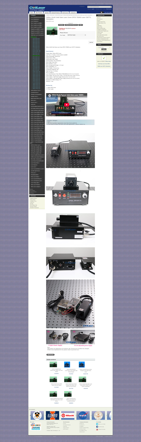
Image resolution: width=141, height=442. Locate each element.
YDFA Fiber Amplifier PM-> (36, 149)
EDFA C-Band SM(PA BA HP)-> (37, 112)
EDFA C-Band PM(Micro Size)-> (37, 128)
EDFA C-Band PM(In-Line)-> (36, 130)
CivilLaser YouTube (101, 429)
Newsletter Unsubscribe (34, 207)
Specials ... (32, 189)
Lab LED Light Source (35, 170)
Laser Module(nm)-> (35, 19)
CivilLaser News (100, 32)
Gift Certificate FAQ (33, 205)
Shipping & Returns (33, 198)
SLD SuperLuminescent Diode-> (37, 108)
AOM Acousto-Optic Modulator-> (37, 156)
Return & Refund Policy (101, 28)
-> (34, 37)
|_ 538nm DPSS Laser (35, 54)
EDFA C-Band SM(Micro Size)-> (37, 114)
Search (99, 44)
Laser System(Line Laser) (36, 180)
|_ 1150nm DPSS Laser (35, 80)
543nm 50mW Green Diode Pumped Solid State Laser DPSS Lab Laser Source (71, 385)
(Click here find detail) (74, 74)
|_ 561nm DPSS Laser (35, 58)
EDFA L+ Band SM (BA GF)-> (37, 138)
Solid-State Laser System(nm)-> (37, 35)
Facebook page (101, 426)
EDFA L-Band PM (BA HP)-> (36, 136)
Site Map (31, 203)
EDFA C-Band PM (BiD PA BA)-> (37, 132)
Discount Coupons (33, 206)
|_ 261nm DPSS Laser (35, 38)
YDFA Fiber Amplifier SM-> (36, 147)
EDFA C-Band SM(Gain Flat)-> (37, 118)
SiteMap (54, 436)
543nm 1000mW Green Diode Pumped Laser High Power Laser (86, 370)
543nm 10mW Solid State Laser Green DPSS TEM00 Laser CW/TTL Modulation (85, 385)
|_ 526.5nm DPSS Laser (35, 51)
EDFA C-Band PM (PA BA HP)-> (37, 126)
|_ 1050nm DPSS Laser (35, 74)
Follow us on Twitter (101, 424)
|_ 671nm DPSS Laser (35, 62)
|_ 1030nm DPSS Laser (35, 71)
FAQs (98, 24)
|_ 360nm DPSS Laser (35, 45)
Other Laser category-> (36, 186)
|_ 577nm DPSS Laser (35, 59)
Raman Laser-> (34, 102)
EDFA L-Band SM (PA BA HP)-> (37, 134)
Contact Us (32, 202)
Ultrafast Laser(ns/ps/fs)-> (36, 94)
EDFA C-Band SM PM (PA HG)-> (37, 122)
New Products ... (33, 190)
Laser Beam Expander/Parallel (37, 160)
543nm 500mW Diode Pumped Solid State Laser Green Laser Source (56, 400)
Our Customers (100, 19)
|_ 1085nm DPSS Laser (35, 78)
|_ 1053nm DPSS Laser (35, 75)
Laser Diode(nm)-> (35, 21)
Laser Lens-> (33, 166)
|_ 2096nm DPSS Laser (35, 88)
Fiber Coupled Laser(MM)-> (36, 23)
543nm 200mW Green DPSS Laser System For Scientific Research (71, 400)
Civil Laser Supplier (39, 436)
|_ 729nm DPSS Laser (35, 68)
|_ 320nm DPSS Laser (35, 41)
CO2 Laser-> (33, 172)
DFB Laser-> (33, 100)
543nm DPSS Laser (58, 15)
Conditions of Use (33, 201)
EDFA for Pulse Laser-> (36, 145)
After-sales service (100, 36)
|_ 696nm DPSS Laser (35, 63)
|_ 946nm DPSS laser (35, 70)
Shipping (81, 426)
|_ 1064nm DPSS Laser (35, 76)
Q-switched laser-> (35, 92)
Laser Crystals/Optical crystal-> (37, 168)
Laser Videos (99, 33)
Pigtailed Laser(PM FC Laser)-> (37, 33)
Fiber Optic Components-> (36, 158)
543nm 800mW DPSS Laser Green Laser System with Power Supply (71, 370)
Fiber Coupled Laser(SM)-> (36, 25)
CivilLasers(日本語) (100, 3)
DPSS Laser (52, 15)
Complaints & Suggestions (101, 29)
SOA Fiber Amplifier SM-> (36, 152)
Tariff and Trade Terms (101, 21)
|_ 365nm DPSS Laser (35, 46)
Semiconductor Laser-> (36, 90)
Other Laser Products (35, 184)
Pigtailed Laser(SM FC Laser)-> (37, 31)
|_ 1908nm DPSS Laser (35, 84)
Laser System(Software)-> (36, 178)
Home (31, 12)
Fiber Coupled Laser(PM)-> (36, 27)
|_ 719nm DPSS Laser (35, 66)
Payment (98, 20)
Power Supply (62, 35)
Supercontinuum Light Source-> (37, 110)
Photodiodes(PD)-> (35, 174)
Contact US (73, 12)
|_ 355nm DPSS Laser (35, 43)
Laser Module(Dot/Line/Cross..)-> (38, 17)
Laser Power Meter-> (35, 162)
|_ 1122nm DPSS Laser (35, 79)
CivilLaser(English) (92, 3)
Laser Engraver (34, 164)
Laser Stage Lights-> (35, 182)
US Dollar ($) (82, 6)
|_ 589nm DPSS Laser (35, 60)
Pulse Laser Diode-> (35, 176)
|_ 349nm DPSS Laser (35, 42)
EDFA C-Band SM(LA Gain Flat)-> (38, 124)
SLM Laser (33, 104)
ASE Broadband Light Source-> (37, 106)
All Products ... (32, 193)
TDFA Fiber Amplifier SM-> (36, 151)
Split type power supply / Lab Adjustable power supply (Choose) (66, 75)
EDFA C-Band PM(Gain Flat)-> (37, 120)
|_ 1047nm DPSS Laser (35, 72)
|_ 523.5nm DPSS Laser (35, 50)
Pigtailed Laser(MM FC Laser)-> (37, 29)
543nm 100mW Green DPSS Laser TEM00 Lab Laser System (56, 370)
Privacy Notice (32, 199)
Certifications (99, 25)
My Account (65, 12)
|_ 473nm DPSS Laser (35, 47)
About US (98, 17)
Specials (47, 12)
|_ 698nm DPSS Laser (35, 64)
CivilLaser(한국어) (108, 3)
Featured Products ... (33, 191)
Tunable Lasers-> (34, 96)
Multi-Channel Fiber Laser (36, 98)
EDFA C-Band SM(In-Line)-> (36, 116)
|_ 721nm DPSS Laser (35, 67)
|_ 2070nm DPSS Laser (35, 87)
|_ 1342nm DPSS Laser (35, 83)
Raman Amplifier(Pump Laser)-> (37, 154)
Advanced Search (104, 50)
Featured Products (55, 12)
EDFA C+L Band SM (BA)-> (36, 140)
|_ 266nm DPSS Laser (35, 39)
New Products (39, 12)
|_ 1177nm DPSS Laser (35, 82)
